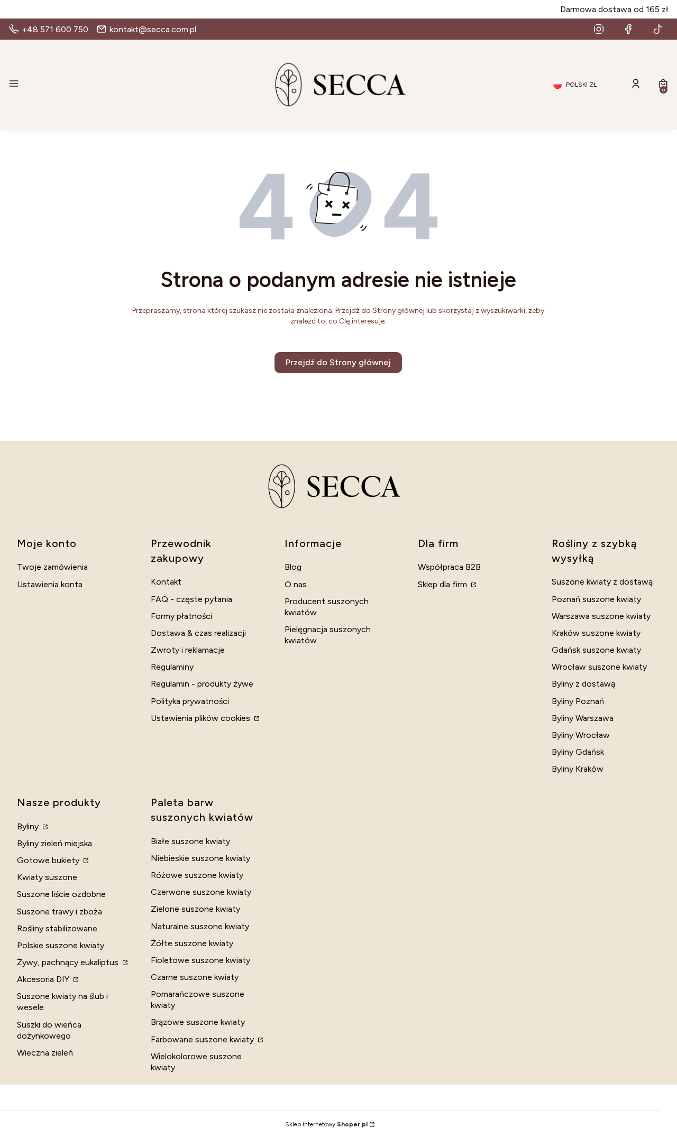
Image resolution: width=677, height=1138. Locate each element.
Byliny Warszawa (583, 718)
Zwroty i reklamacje (188, 650)
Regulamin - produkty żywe (202, 684)
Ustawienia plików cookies (201, 718)
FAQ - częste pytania (191, 599)
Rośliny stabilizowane (57, 928)
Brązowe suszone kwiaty (198, 1022)
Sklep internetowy (326, 1124)
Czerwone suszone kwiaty (201, 892)
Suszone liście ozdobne (61, 894)
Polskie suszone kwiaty (60, 945)
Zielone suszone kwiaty (195, 909)
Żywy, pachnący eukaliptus (69, 962)
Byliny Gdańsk (578, 752)
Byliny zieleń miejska (54, 843)
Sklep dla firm (443, 584)
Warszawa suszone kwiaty (601, 616)
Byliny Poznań (578, 701)
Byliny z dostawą (583, 684)
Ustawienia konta (50, 584)
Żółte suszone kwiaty (192, 943)
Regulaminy (172, 667)
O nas (296, 584)
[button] (114, 84)
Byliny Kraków (577, 769)
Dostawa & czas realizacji (198, 633)
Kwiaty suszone (47, 877)
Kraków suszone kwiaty (596, 633)
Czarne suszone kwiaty (195, 977)
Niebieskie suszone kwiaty (200, 858)
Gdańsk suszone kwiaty (596, 650)
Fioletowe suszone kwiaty (200, 960)
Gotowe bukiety (49, 860)
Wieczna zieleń (45, 1053)
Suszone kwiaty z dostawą (602, 582)
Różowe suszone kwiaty (197, 875)
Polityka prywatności (190, 701)
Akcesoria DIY (44, 979)
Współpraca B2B (449, 567)
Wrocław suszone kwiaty (599, 667)
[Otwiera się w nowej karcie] (598, 29)
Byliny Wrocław (581, 735)
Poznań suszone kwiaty (596, 599)
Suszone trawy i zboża (59, 911)
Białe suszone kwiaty (190, 841)
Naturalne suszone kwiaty (200, 926)
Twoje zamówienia (52, 567)
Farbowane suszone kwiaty (203, 1039)
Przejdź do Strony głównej (338, 362)
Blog (293, 567)
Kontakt (166, 582)
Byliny (29, 826)
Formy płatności (181, 616)
